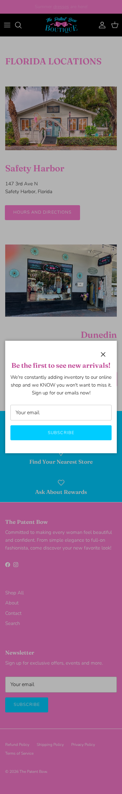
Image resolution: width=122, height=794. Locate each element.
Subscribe (61, 433)
